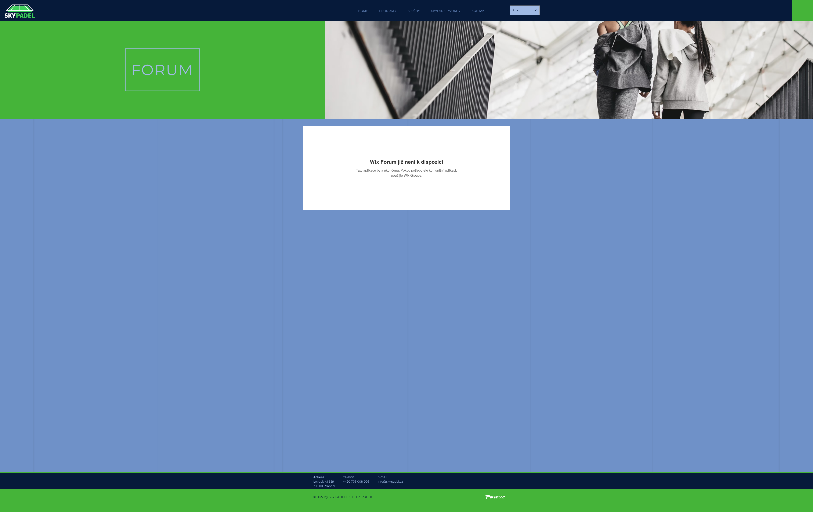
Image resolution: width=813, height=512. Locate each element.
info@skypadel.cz (390, 481)
